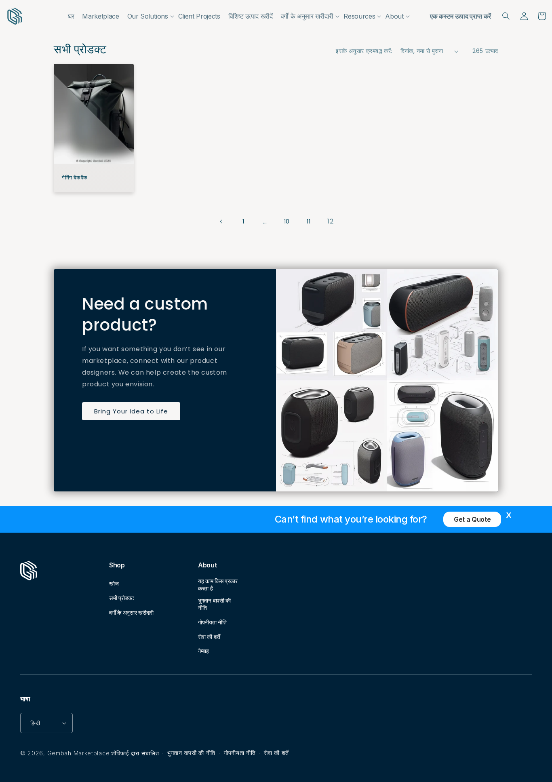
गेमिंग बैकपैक (75, 178)
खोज (113, 583)
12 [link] (330, 221)
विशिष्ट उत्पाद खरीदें (250, 16)
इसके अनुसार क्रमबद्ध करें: (364, 51)
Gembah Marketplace (78, 753)
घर (71, 16)
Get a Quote (472, 519)
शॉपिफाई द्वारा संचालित (135, 753)
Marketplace (100, 16)
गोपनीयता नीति (212, 622)
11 (308, 221)
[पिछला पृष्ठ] (221, 221)
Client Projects (199, 16)
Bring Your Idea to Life (131, 411)
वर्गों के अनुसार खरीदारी (131, 612)
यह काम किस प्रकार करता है (217, 585)
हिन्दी (35, 723)
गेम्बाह (203, 650)
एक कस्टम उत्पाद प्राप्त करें (460, 16)
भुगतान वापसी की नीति (214, 604)
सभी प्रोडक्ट (121, 597)
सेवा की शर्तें (209, 636)
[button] (148, 16)
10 (287, 221)
